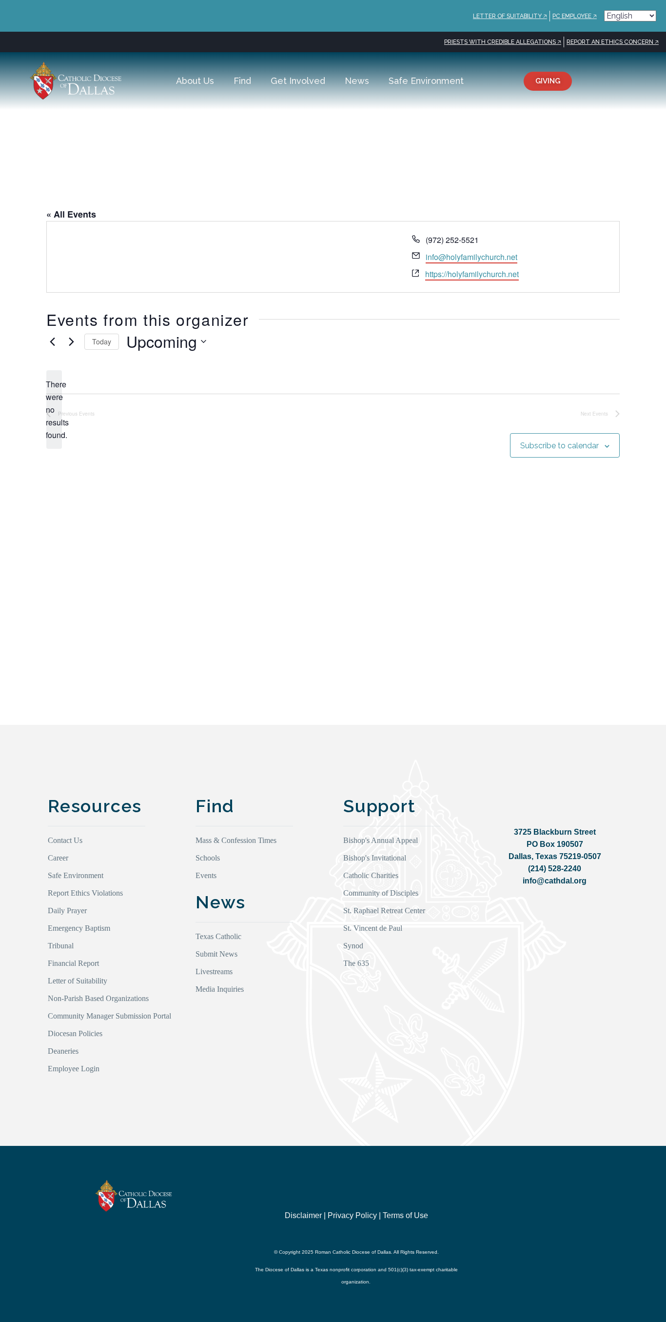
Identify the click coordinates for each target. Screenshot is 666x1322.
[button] (624, 81)
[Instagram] (518, 1209)
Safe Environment (426, 81)
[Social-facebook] (558, 1209)
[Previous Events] (52, 341)
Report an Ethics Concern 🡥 (613, 42)
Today (101, 341)
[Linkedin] (578, 1209)
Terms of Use (405, 1215)
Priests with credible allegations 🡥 (502, 42)
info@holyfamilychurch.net (471, 256)
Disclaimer (303, 1215)
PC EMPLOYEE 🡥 (574, 16)
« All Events (71, 214)
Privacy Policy (352, 1215)
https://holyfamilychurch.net (472, 274)
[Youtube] (538, 1209)
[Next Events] (71, 341)
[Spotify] (598, 1209)
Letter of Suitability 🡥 (510, 16)
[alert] (54, 409)
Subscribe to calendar (559, 445)
